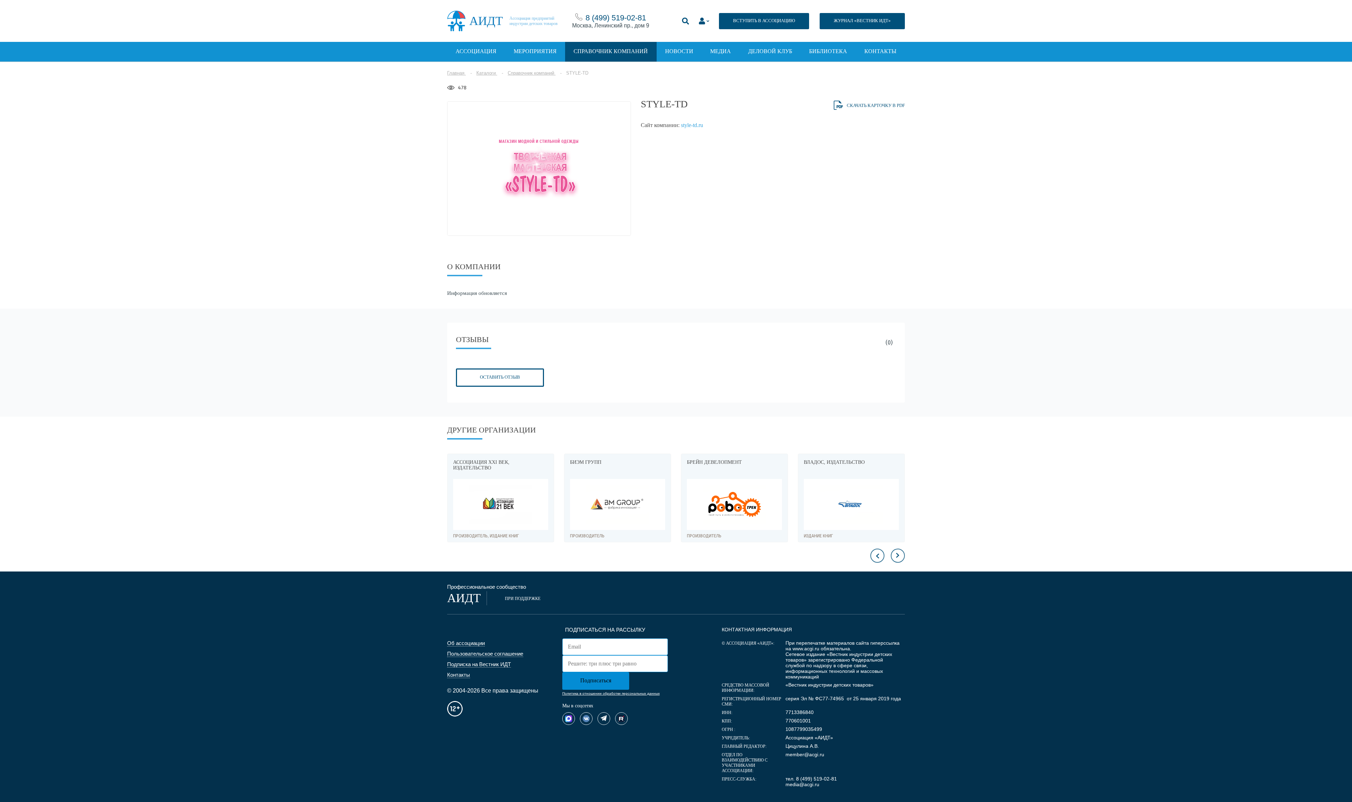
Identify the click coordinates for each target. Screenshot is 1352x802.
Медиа (720, 51)
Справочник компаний (611, 51)
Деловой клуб (770, 51)
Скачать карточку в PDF (876, 105)
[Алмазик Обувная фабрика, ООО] (851, 504)
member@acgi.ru (804, 754)
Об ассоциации (466, 643)
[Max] (568, 718)
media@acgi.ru (802, 784)
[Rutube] (621, 718)
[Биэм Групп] (500, 504)
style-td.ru (692, 125)
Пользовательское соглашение (485, 654)
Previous (877, 556)
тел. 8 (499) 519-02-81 (811, 779)
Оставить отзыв (500, 377)
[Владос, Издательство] (734, 504)
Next (898, 556)
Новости (679, 51)
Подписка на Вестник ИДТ (479, 664)
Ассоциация (476, 51)
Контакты (880, 51)
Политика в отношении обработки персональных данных (611, 693)
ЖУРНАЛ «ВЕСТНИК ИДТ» (862, 20)
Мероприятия (535, 51)
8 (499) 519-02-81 (616, 17)
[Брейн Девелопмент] (617, 504)
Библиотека (828, 51)
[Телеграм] (603, 718)
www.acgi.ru (806, 648)
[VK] (586, 718)
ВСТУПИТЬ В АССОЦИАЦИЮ (764, 20)
